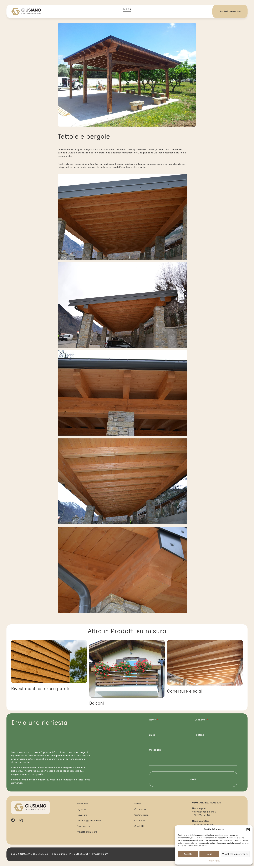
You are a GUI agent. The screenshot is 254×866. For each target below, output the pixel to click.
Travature (81, 815)
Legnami (81, 809)
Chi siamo (140, 809)
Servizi (138, 803)
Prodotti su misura (138, 631)
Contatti (139, 826)
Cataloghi (140, 820)
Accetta (188, 854)
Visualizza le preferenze (235, 854)
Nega (209, 854)
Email (152, 734)
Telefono (199, 734)
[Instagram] (21, 820)
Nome (152, 719)
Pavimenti (82, 803)
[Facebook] (13, 820)
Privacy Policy (214, 861)
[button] (248, 829)
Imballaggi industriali (88, 820)
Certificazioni (141, 815)
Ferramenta (83, 826)
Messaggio (155, 749)
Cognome (200, 719)
